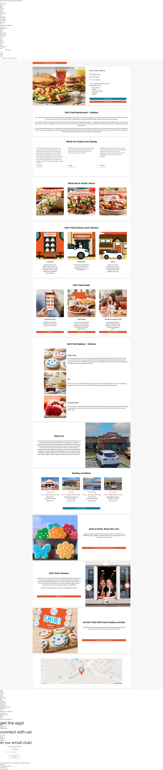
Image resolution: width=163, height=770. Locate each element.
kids (1, 14)
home (1, 37)
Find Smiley (3, 20)
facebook (2, 735)
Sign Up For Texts (4, 769)
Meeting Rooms (4, 28)
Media (1, 30)
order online (8, 50)
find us (1, 11)
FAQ (1, 31)
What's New (3, 19)
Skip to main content (5, 0)
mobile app (3, 13)
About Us (2, 16)
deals (1, 7)
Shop (1, 24)
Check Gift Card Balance (6, 25)
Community (3, 17)
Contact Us (3, 27)
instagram (2, 739)
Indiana (10, 58)
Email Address (14, 749)
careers (2, 8)
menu (1, 5)
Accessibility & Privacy (5, 766)
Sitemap (2, 764)
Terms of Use (3, 767)
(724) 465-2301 (96, 80)
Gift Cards (2, 22)
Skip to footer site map (16, 0)
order (1, 10)
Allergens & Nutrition (5, 707)
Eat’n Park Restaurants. (15, 763)
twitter (1, 737)
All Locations (4, 58)
